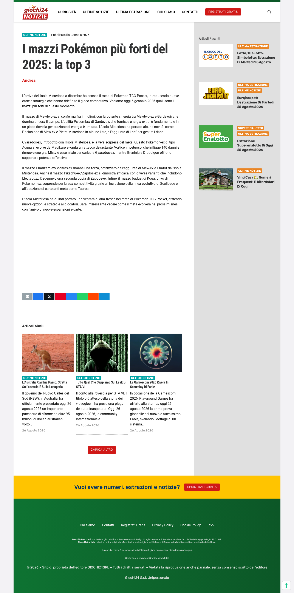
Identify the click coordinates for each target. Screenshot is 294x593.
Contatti (108, 525)
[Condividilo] (38, 296)
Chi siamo (87, 525)
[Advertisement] (102, 252)
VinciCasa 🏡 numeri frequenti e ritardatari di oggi (256, 181)
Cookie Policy (190, 525)
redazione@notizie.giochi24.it (154, 558)
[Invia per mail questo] (27, 296)
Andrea (29, 80)
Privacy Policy (162, 525)
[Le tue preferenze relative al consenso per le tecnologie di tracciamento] (286, 585)
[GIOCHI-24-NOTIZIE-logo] (36, 12)
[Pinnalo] (60, 296)
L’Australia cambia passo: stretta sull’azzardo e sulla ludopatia (44, 384)
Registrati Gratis (133, 525)
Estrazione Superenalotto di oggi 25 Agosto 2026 (255, 145)
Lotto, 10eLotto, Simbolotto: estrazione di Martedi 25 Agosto (256, 57)
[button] (269, 12)
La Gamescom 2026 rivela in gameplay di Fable (149, 384)
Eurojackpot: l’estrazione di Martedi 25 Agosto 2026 (255, 102)
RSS (211, 525)
